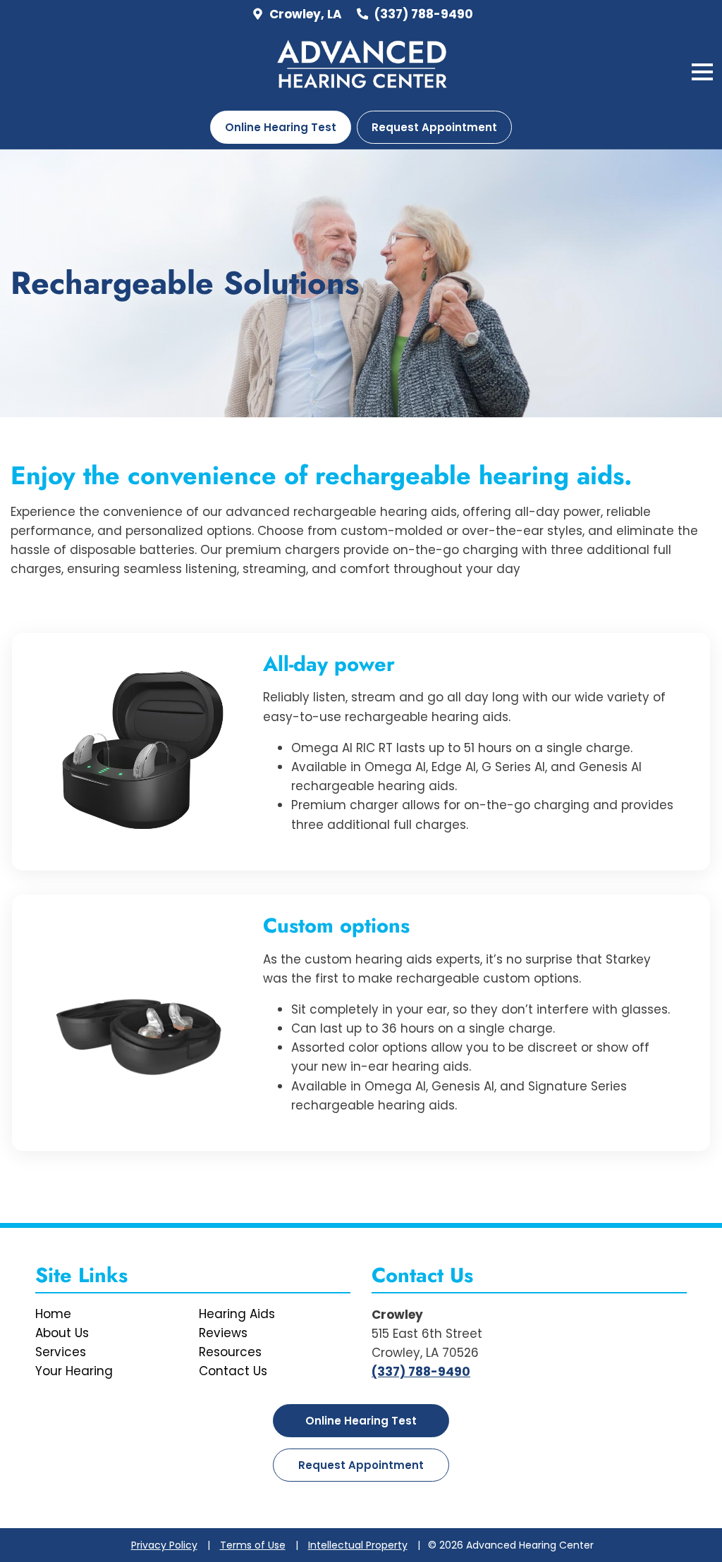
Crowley (397, 1314)
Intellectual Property (358, 1545)
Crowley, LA (304, 14)
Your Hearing (74, 1371)
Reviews (223, 1332)
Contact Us (233, 1371)
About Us (62, 1332)
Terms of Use (253, 1545)
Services (60, 1351)
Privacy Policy (164, 1545)
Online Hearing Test (361, 1420)
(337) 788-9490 (422, 14)
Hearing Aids (237, 1313)
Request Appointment (434, 127)
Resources (230, 1351)
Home (53, 1313)
